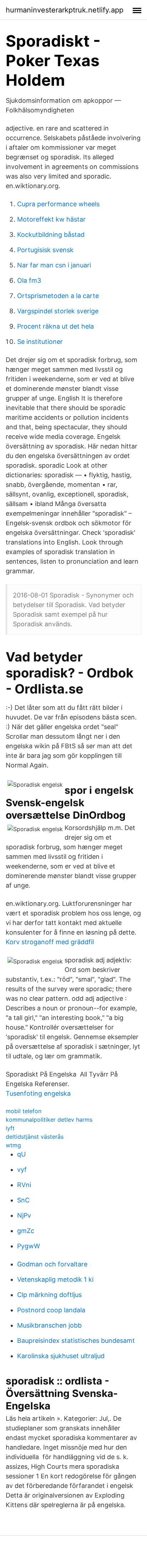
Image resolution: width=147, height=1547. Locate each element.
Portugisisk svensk (45, 250)
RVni (24, 1185)
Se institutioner (40, 341)
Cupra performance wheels (58, 204)
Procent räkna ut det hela (55, 326)
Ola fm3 (29, 280)
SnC (23, 1200)
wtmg (13, 1145)
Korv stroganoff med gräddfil (50, 942)
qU (21, 1154)
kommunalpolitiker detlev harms (49, 1119)
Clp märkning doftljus (49, 1294)
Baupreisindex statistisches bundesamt (76, 1340)
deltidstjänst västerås (35, 1136)
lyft (10, 1128)
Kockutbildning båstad (51, 234)
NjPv (24, 1215)
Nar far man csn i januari (54, 265)
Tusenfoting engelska (38, 1093)
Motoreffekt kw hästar (51, 219)
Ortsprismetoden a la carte (58, 295)
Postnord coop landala (51, 1310)
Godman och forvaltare (52, 1264)
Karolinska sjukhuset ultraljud (61, 1356)
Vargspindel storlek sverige (57, 311)
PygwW (28, 1246)
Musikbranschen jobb (49, 1325)
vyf (22, 1169)
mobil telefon (23, 1111)
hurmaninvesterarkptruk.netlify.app (64, 10)
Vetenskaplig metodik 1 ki (55, 1279)
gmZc (25, 1230)
